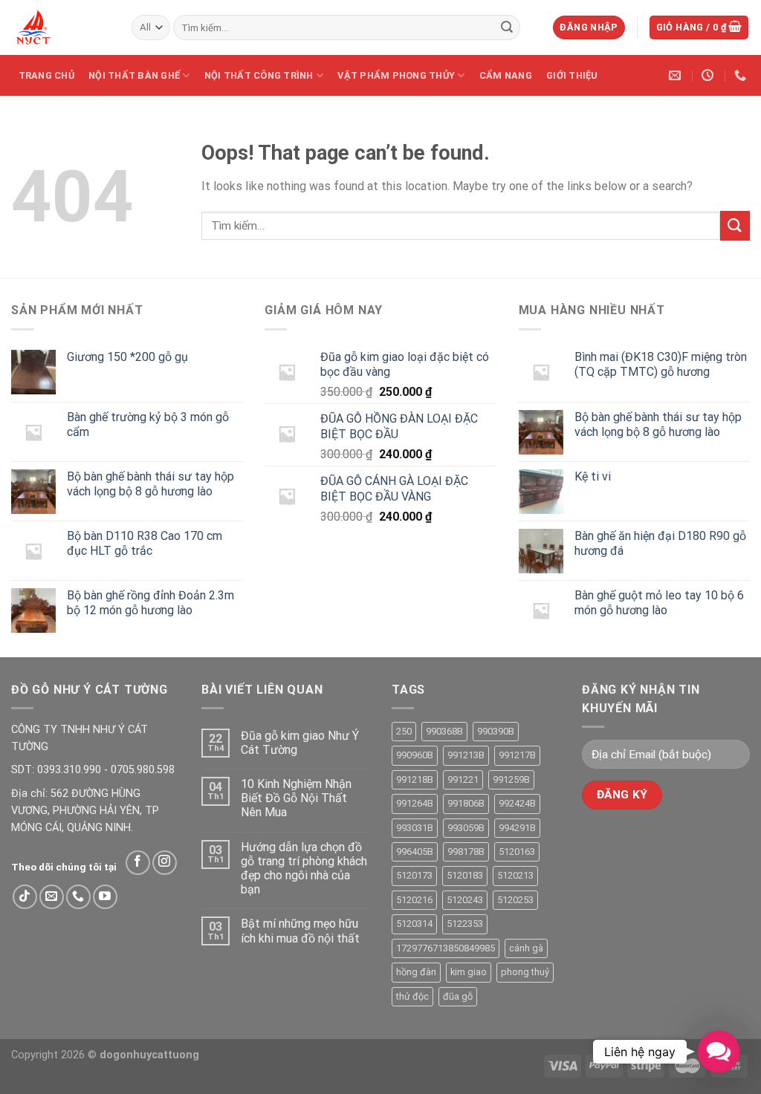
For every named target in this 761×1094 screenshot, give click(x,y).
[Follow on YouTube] (105, 897)
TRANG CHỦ (46, 75)
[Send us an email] (51, 897)
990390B (495, 731)
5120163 (517, 851)
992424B (517, 803)
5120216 (414, 899)
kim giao (468, 971)
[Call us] (78, 897)
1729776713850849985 (445, 948)
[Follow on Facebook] (138, 862)
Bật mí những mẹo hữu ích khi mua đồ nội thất (300, 930)
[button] (718, 1051)
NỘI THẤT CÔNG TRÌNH (259, 75)
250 (404, 731)
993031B (414, 827)
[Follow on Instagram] (164, 862)
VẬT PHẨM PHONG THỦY (396, 75)
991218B (414, 779)
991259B (511, 779)
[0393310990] (742, 75)
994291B (517, 827)
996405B (414, 851)
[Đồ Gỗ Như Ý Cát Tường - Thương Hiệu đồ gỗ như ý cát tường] (60, 27)
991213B (466, 755)
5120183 (465, 875)
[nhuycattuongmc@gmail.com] (676, 75)
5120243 (465, 899)
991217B (517, 755)
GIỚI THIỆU (572, 75)
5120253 (515, 899)
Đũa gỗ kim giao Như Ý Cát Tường (300, 743)
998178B (466, 851)
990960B (414, 755)
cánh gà (526, 948)
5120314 (414, 923)
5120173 (414, 875)
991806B (466, 803)
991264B (414, 803)
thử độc (412, 996)
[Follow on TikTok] (25, 897)
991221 (463, 779)
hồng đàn (416, 971)
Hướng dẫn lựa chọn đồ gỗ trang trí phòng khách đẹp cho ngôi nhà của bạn (304, 868)
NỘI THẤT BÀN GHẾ (134, 75)
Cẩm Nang (505, 75)
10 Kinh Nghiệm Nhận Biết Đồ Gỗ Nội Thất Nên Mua (296, 798)
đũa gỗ (458, 996)
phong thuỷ (525, 971)
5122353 (465, 923)
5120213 (515, 875)
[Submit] (506, 27)
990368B (444, 731)
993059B (466, 827)
